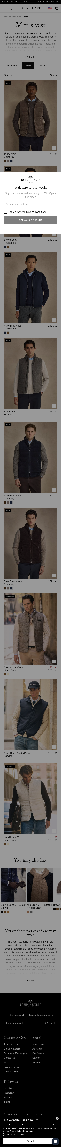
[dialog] (30, 1131)
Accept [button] (30, 1141)
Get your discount (30, 220)
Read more (28, 1131)
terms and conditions (34, 212)
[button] (30, 1134)
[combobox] (57, 1118)
